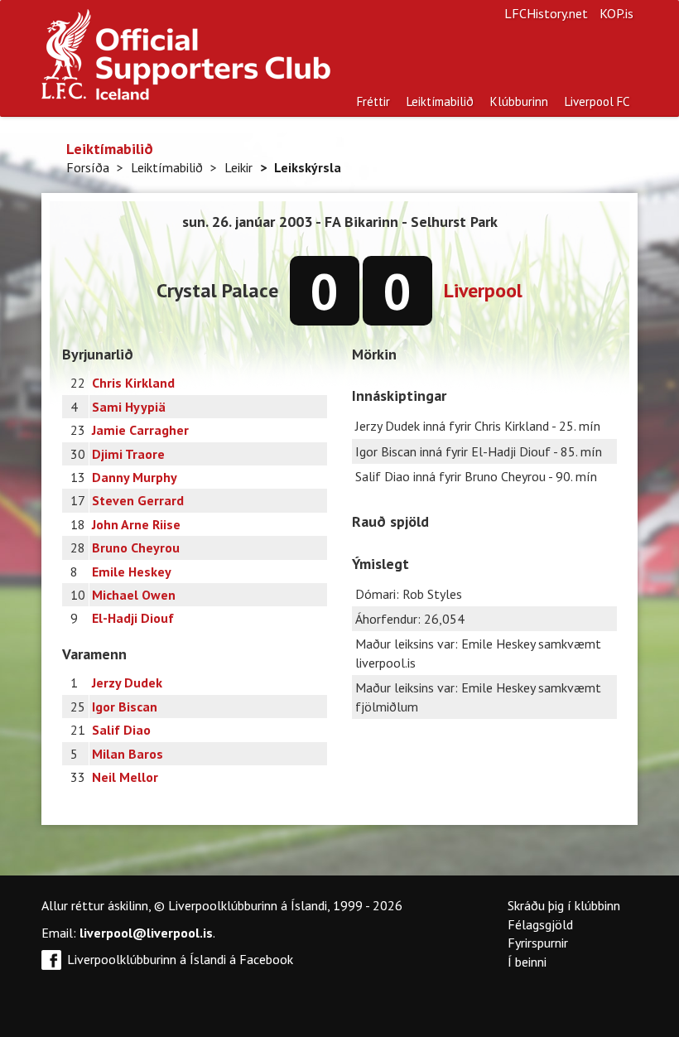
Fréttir (373, 101)
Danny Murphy (134, 477)
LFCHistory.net (546, 13)
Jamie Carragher (140, 430)
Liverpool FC (597, 101)
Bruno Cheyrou (136, 547)
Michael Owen (134, 594)
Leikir (238, 167)
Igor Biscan (124, 706)
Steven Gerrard (138, 500)
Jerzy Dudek (127, 682)
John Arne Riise (136, 524)
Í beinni (527, 961)
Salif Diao (121, 729)
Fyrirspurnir (538, 942)
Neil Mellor (125, 777)
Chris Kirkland (133, 382)
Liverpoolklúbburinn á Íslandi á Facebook (180, 959)
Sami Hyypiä (129, 406)
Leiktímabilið (440, 101)
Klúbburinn (519, 101)
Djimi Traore (128, 454)
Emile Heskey (131, 571)
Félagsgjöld (540, 924)
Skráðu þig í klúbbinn (564, 905)
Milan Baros (127, 753)
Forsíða (87, 167)
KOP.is (616, 13)
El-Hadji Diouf (133, 618)
